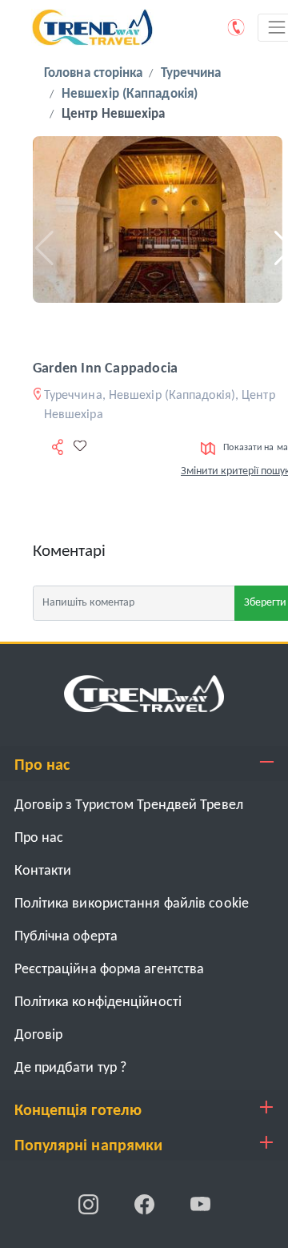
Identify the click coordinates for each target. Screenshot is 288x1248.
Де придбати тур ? (70, 1068)
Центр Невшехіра (114, 114)
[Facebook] (145, 1204)
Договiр (38, 1035)
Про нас (39, 838)
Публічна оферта (66, 936)
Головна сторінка (93, 73)
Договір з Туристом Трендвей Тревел (128, 805)
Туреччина (191, 73)
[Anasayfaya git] (144, 693)
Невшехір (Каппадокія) (130, 94)
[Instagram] (89, 1204)
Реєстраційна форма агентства (109, 969)
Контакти (43, 871)
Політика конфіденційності (98, 1002)
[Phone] (236, 27)
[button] (39, 248)
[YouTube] (200, 1204)
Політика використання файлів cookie (132, 904)
